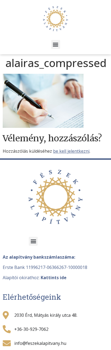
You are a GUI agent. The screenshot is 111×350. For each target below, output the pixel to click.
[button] (55, 44)
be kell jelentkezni (71, 151)
